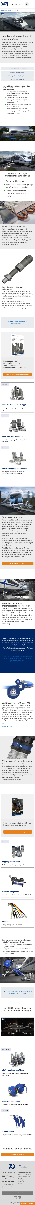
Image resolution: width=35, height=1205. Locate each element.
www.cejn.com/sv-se (9, 1188)
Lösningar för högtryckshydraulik (17, 76)
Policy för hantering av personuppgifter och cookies (24, 1176)
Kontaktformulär (18, 1193)
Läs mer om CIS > (8, 726)
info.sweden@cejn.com (10, 1186)
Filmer (20, 1183)
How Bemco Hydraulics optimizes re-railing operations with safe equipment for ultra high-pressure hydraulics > (17, 658)
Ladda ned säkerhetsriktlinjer (17, 832)
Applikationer (9, 10)
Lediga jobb (21, 1180)
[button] (9, 166)
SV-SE (15, 4)
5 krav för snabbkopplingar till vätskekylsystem (17, 322)
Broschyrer (21, 1182)
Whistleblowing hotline (24, 1172)
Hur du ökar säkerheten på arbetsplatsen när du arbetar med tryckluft (17, 992)
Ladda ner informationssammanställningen (18, 374)
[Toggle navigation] (31, 4)
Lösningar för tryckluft (17, 79)
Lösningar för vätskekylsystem (17, 69)
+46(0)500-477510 (9, 1184)
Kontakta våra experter (17, 1154)
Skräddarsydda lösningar (17, 72)
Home (2, 10)
